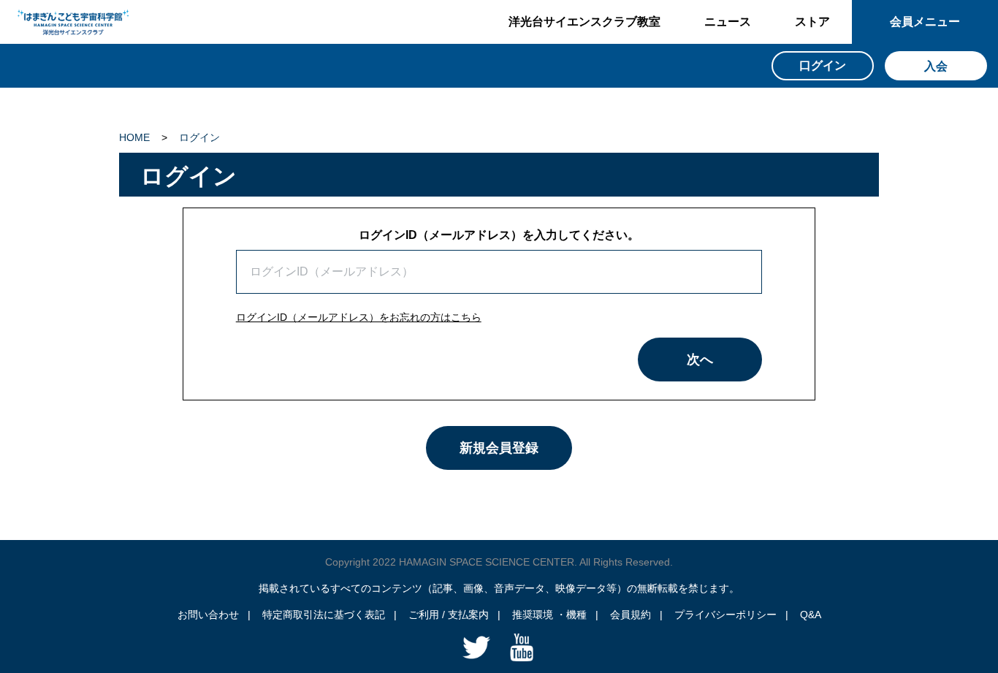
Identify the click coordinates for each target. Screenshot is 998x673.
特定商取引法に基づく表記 (323, 614)
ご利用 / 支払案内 (448, 614)
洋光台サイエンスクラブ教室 (584, 21)
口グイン (822, 65)
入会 (936, 66)
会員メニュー (925, 21)
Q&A (810, 614)
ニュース (727, 21)
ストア (812, 21)
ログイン (199, 137)
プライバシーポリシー (725, 614)
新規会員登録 (499, 448)
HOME (134, 137)
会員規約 (630, 614)
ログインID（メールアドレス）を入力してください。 (499, 235)
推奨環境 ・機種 (549, 614)
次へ (700, 359)
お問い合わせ (208, 614)
